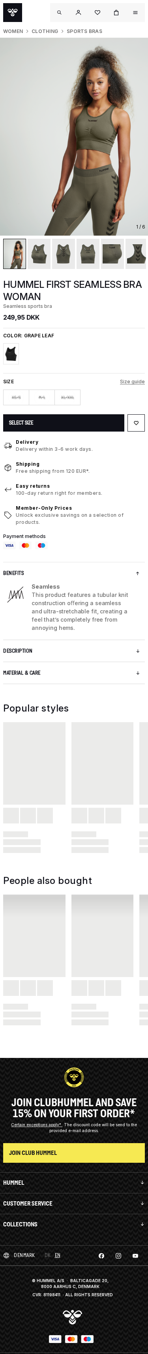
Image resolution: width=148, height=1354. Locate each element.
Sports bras (84, 31)
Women (13, 31)
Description (18, 651)
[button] (78, 12)
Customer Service (27, 1203)
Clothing (45, 31)
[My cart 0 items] (116, 12)
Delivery (27, 442)
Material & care (22, 673)
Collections (20, 1224)
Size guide (132, 381)
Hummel (13, 1182)
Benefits (13, 573)
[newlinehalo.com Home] (12, 12)
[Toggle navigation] (59, 12)
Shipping (27, 464)
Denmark (24, 1255)
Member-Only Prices (44, 508)
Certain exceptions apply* (36, 1124)
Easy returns (33, 486)
